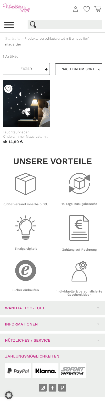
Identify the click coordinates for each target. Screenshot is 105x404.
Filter (26, 69)
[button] (9, 395)
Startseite (13, 38)
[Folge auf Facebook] (52, 388)
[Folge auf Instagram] (43, 388)
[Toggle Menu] (9, 25)
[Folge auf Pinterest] (62, 388)
